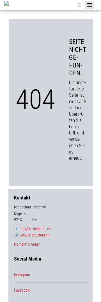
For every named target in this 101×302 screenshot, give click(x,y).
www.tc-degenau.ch (34, 235)
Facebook (21, 290)
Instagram (22, 275)
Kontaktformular (27, 244)
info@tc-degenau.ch (35, 229)
